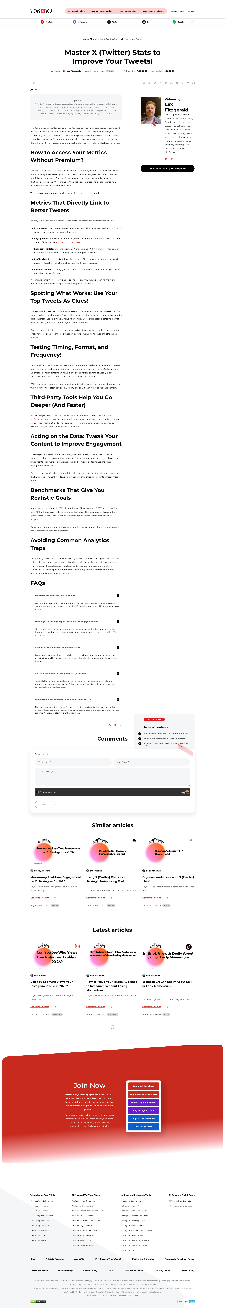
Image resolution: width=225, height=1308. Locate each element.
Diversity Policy (162, 1270)
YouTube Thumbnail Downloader (86, 1221)
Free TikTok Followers (40, 1230)
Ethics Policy (188, 1270)
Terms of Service (39, 1270)
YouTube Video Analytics (82, 1206)
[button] (193, 22)
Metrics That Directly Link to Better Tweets (164, 738)
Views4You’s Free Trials (42, 1195)
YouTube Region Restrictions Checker (88, 1211)
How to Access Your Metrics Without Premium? (166, 733)
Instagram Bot (127, 1250)
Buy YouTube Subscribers (102, 11)
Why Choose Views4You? (108, 1259)
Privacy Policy (65, 1270)
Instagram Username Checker (134, 1245)
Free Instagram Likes (39, 1221)
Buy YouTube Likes (128, 11)
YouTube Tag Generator (82, 1225)
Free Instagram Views (40, 1225)
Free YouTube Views (39, 1206)
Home (84, 39)
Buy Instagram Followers (153, 11)
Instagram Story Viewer (131, 1201)
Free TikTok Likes (37, 1235)
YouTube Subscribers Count (84, 1235)
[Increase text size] (31, 90)
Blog (92, 39)
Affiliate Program (55, 1259)
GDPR (110, 1270)
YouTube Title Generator (82, 1216)
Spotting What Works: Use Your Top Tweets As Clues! (166, 744)
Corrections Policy (133, 1270)
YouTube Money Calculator (83, 1201)
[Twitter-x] (166, 159)
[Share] (55, 897)
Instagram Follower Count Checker (136, 1230)
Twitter (110, 71)
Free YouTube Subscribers (41, 1201)
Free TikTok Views (38, 1240)
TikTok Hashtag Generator (180, 1201)
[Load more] (112, 1027)
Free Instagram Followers (41, 1216)
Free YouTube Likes (39, 1211)
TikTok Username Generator (181, 1206)
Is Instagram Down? (130, 1206)
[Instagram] (172, 159)
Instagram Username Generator (135, 1240)
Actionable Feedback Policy (180, 1259)
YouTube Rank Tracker (81, 1240)
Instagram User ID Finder (132, 1235)
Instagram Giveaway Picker (133, 1221)
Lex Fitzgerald (176, 107)
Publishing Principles (143, 1259)
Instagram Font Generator (132, 1225)
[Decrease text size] (36, 90)
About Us (79, 1259)
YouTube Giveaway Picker (83, 1245)
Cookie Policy (90, 1270)
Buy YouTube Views (76, 11)
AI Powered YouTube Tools (86, 1195)
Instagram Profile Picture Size (134, 1211)
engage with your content (68, 242)
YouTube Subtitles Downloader (85, 1230)
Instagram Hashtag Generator (134, 1216)
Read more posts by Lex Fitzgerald (168, 168)
